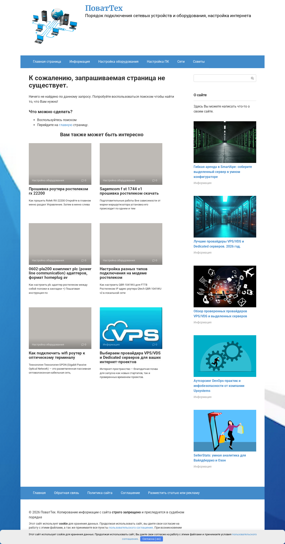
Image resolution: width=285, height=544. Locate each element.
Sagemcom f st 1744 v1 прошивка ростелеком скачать (129, 191)
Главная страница (47, 62)
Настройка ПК (158, 62)
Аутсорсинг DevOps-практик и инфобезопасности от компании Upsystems (219, 386)
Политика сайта (99, 493)
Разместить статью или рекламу (174, 493)
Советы (199, 62)
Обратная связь (66, 493)
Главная (39, 493)
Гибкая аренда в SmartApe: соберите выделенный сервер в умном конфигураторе (223, 172)
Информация (79, 62)
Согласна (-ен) (151, 538)
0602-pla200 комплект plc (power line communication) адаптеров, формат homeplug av (60, 273)
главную (65, 125)
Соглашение (130, 493)
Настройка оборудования (118, 62)
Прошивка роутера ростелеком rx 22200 (58, 191)
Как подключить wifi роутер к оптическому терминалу (57, 355)
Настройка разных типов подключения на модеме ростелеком (124, 273)
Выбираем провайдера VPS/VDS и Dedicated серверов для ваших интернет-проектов (130, 357)
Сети (181, 62)
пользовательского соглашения (131, 527)
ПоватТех (104, 8)
